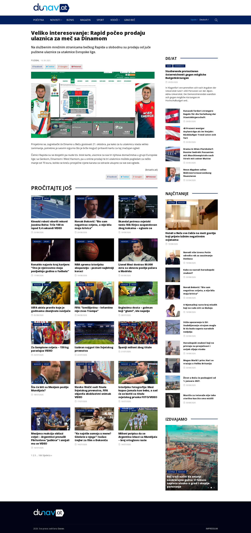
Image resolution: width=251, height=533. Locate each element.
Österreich (179, 66)
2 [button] (211, 487)
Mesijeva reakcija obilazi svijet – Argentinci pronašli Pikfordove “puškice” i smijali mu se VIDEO (50, 438)
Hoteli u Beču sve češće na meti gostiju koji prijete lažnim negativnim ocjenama (190, 236)
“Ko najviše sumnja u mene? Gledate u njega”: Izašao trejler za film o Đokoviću (93, 437)
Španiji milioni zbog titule (135, 347)
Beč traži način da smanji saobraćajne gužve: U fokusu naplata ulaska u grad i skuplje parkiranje (188, 481)
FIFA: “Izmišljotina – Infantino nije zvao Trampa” (94, 309)
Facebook (38, 67)
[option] (191, 457)
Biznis (70, 20)
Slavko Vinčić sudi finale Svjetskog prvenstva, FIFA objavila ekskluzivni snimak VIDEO (93, 392)
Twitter (51, 67)
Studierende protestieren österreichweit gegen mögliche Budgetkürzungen (185, 74)
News (169, 66)
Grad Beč (129, 20)
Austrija (171, 203)
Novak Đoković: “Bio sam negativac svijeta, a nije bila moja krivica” (93, 225)
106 (40, 455)
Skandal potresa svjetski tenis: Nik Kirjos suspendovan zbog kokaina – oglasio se (137, 225)
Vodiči (114, 20)
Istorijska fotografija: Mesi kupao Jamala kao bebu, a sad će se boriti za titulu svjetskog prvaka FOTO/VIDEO (138, 392)
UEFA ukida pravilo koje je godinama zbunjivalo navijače (50, 309)
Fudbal (35, 60)
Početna (38, 20)
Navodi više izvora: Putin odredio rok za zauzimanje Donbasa (198, 255)
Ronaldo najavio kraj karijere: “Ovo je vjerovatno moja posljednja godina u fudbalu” (50, 268)
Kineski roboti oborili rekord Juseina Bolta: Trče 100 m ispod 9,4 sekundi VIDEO (49, 225)
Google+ (64, 67)
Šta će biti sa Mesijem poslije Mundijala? (49, 388)
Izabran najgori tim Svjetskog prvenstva (94, 349)
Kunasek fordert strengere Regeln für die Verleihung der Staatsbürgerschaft (199, 114)
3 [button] (214, 487)
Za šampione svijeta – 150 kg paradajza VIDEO (50, 349)
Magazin (85, 20)
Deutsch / (204, 19)
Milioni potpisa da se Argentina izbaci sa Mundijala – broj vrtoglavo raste (137, 437)
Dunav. (61, 528)
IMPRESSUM (212, 528)
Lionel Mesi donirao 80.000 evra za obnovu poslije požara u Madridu (137, 268)
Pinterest (77, 67)
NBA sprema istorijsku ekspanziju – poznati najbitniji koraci (94, 268)
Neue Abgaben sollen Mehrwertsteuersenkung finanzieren (197, 172)
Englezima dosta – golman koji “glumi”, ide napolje (135, 309)
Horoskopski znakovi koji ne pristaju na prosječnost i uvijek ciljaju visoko (198, 346)
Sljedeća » (47, 455)
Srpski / (194, 19)
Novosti (55, 20)
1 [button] (208, 487)
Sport (100, 20)
